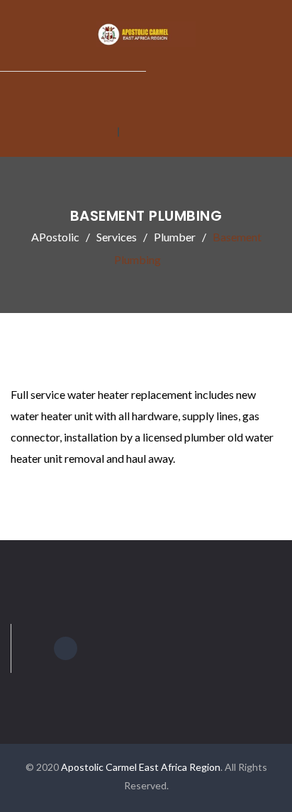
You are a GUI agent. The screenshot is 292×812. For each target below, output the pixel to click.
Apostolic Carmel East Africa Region (140, 767)
